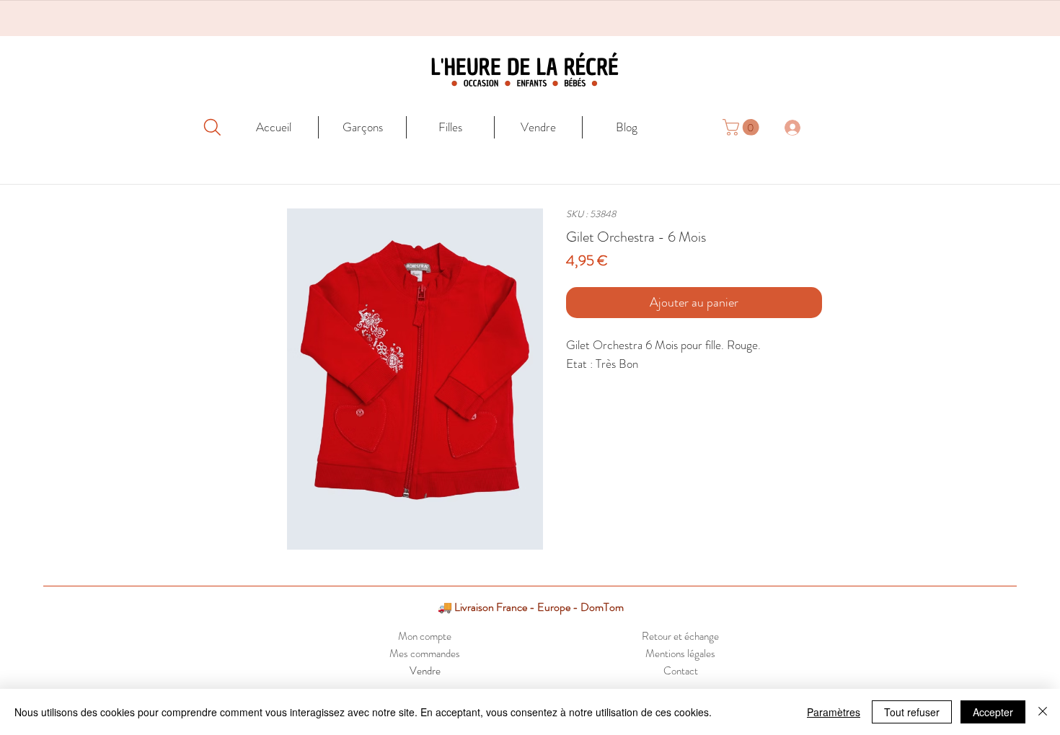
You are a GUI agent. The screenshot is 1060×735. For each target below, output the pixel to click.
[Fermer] (1042, 711)
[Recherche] (212, 127)
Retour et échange (680, 636)
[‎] (800, 127)
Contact (680, 671)
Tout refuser (912, 712)
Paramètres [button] (833, 712)
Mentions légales (680, 653)
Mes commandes (424, 653)
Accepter (993, 712)
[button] (743, 127)
